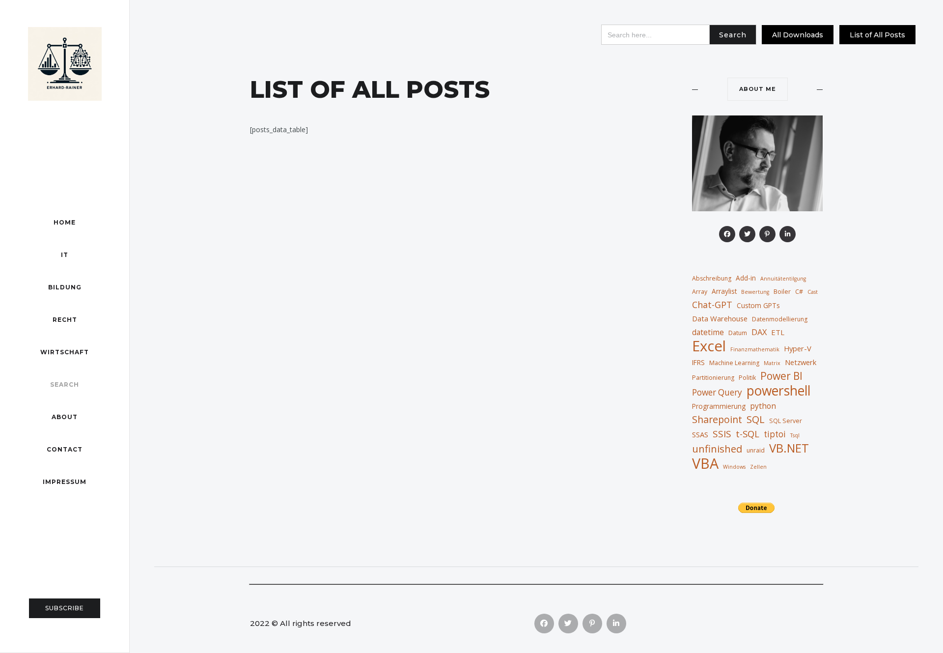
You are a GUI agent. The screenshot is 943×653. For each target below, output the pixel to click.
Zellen (758, 466)
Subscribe (64, 608)
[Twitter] (747, 234)
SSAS (700, 434)
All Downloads (797, 34)
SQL (756, 419)
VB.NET (789, 448)
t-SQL (747, 433)
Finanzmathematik (754, 349)
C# (799, 291)
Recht (65, 319)
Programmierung (719, 406)
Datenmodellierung (779, 319)
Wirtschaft (64, 352)
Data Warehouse (720, 318)
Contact (65, 449)
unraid (756, 450)
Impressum (64, 481)
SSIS (722, 433)
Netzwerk (800, 362)
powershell (778, 390)
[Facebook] (727, 234)
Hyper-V (797, 348)
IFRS (698, 362)
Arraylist (724, 291)
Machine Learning (734, 363)
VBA (705, 463)
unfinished (717, 448)
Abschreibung (711, 278)
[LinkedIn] (787, 234)
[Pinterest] (767, 234)
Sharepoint (717, 419)
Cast (812, 291)
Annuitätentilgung (783, 278)
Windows (734, 466)
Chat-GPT (712, 305)
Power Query (717, 392)
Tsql (795, 435)
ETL (777, 332)
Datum (737, 333)
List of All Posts (877, 34)
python (763, 405)
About (65, 417)
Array (699, 291)
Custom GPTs (758, 305)
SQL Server (785, 421)
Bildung (65, 287)
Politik (747, 377)
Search (64, 384)
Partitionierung (713, 377)
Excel (709, 346)
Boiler (782, 291)
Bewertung (755, 291)
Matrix (772, 363)
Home (65, 222)
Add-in (746, 278)
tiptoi (775, 434)
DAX (759, 332)
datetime (708, 332)
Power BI (781, 375)
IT (64, 254)
